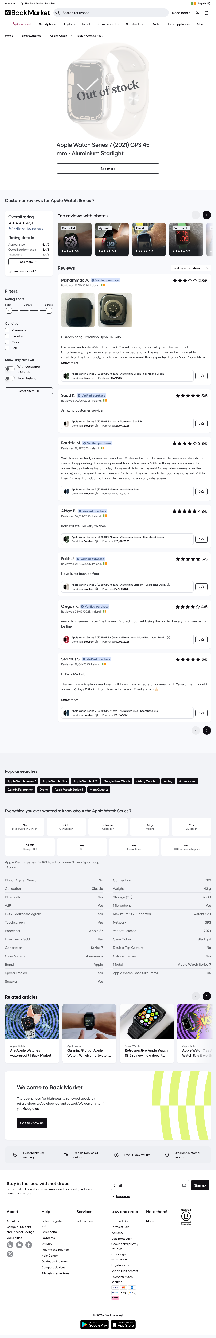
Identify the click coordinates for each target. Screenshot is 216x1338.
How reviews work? (24, 271)
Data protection (121, 1239)
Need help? (181, 13)
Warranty (117, 1233)
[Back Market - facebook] (28, 1244)
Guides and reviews (55, 1261)
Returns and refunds (55, 1250)
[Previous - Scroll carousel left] (196, 215)
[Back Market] (27, 12)
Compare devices (53, 1267)
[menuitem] (48, 24)
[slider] (9, 311)
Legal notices (120, 1265)
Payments (48, 1238)
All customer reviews (55, 1273)
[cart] (206, 12)
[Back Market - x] (10, 1254)
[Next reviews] (206, 730)
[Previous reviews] (196, 730)
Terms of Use (120, 1221)
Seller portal (49, 1232)
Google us (31, 1108)
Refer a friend (85, 1221)
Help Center (50, 1255)
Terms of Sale (120, 1227)
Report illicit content (124, 1271)
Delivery (47, 1244)
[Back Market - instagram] (10, 1244)
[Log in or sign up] (197, 12)
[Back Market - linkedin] (19, 1244)
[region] (134, 240)
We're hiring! (15, 1238)
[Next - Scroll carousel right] (206, 215)
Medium (151, 1221)
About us (13, 1221)
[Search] (57, 12)
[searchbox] (114, 12)
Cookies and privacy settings (124, 1246)
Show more (70, 362)
